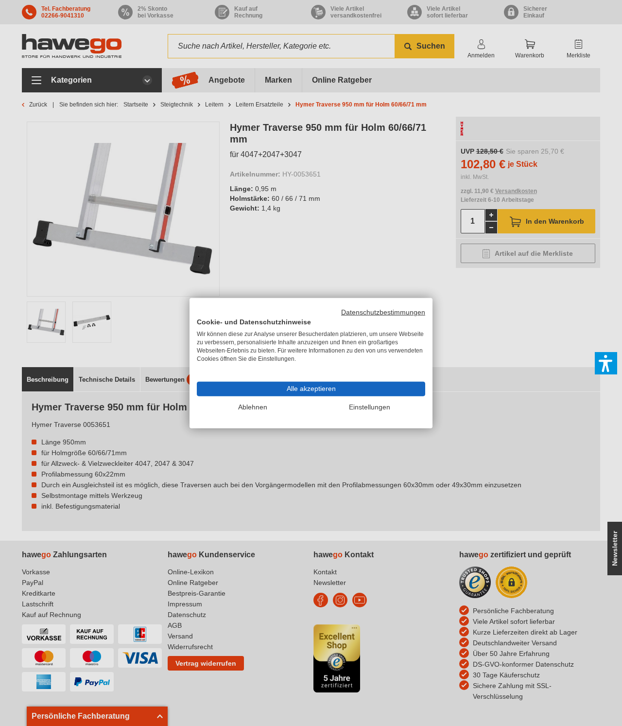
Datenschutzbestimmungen (383, 312)
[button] (606, 363)
